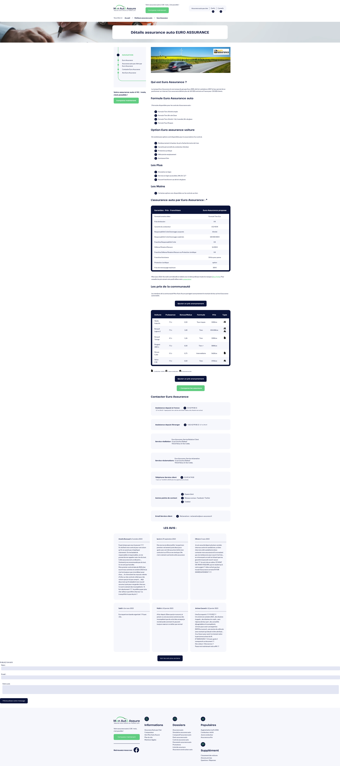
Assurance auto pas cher (200, 8)
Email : (3, 674)
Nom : (3, 665)
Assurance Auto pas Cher (153, 730)
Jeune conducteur (207, 735)
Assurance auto (178, 730)
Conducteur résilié (207, 732)
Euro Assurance (127, 60)
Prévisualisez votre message (14, 701)
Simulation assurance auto (182, 732)
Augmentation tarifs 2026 (210, 730)
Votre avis (6, 684)
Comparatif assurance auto (182, 735)
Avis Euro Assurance (129, 73)
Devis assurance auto (180, 737)
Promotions (177, 745)
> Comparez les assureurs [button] (190, 388)
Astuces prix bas (206, 758)
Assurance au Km (207, 737)
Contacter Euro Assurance (131, 69)
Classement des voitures (209, 755)
